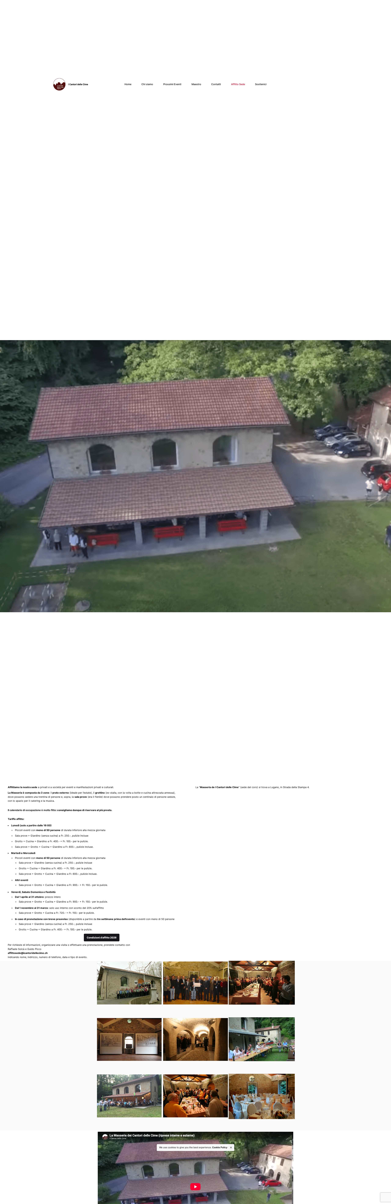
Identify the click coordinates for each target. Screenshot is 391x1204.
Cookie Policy (219, 1147)
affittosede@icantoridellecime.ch (28, 952)
